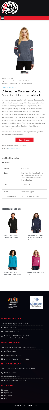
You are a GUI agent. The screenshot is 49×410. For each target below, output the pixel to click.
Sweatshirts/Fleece (26, 81)
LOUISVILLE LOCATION (11, 319)
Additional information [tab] (10, 158)
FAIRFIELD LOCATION (10, 343)
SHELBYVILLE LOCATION (11, 364)
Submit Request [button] (24, 140)
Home (4, 78)
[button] (2, 18)
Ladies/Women (14, 81)
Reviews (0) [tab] (6, 162)
